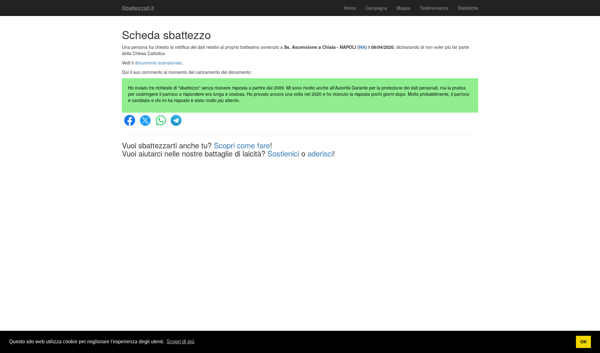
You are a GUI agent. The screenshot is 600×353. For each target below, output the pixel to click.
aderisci (320, 153)
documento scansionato (158, 62)
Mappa (403, 8)
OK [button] (583, 341)
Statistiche (468, 8)
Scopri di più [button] (180, 341)
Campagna (376, 8)
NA (362, 47)
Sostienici (283, 153)
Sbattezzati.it (138, 8)
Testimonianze (434, 8)
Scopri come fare (242, 145)
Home (350, 8)
